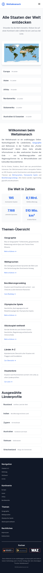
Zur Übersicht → (10, 360)
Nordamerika (6, 500)
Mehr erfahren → (10, 251)
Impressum (5, 532)
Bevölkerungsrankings (10, 178)
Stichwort (5, 475)
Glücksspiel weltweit (8, 522)
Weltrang (4, 472)
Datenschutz (5, 536)
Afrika (3, 497)
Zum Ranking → (10, 294)
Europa (4, 490)
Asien (3, 493)
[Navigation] (39, 4)
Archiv (4, 479)
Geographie (36, 142)
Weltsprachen (17, 175)
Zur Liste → (8, 382)
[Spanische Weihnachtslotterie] (21, 550)
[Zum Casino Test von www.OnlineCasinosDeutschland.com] (8, 550)
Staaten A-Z (5, 468)
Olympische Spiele (31, 175)
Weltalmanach (13, 4)
